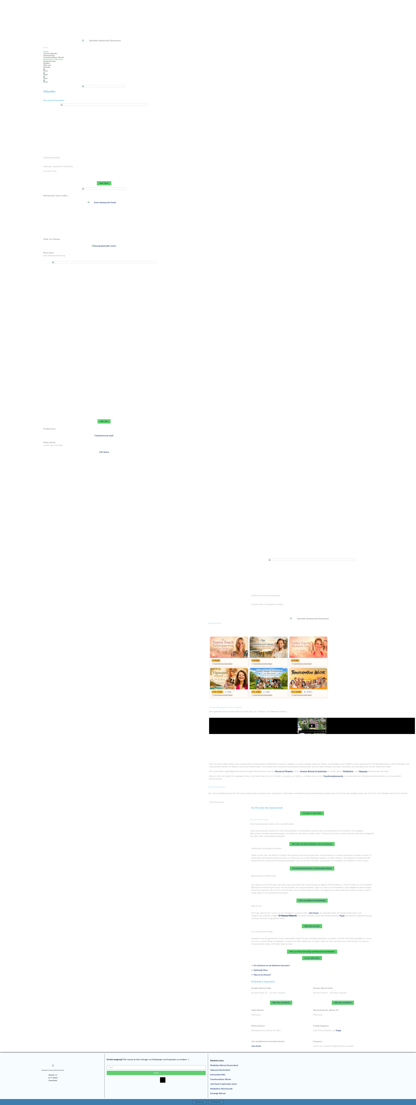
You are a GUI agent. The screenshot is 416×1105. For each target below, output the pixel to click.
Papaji (338, 1031)
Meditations (348, 771)
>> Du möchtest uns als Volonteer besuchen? (270, 966)
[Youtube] (156, 1080)
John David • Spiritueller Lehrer (223, 1084)
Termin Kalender (50, 54)
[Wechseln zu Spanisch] (104, 77)
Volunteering (48, 56)
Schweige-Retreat (218, 1093)
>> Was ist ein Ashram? (261, 975)
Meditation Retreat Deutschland (224, 1065)
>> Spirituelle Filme (259, 970)
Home (46, 52)
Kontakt (46, 67)
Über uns (47, 65)
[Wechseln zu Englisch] (104, 74)
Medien (46, 63)
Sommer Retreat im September (313, 771)
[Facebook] (143, 1080)
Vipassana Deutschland (220, 1070)
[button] (104, 59)
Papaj (342, 916)
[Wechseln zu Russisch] (104, 81)
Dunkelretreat (49, 61)
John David (313, 913)
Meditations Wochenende (221, 1089)
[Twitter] (149, 1080)
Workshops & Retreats (53, 59)
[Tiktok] (162, 1080)
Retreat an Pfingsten (284, 771)
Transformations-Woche (53, 57)
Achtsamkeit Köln (217, 1075)
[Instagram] (169, 1080)
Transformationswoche (333, 776)
